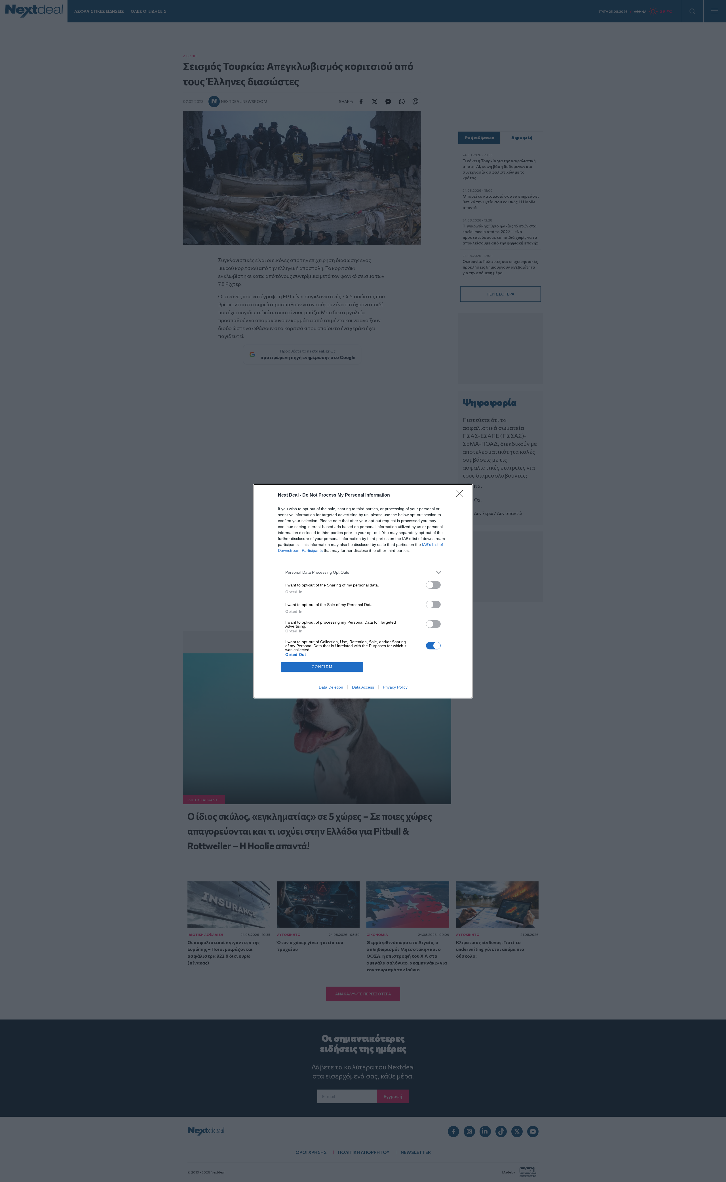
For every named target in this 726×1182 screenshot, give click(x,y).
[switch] (433, 585)
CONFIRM (322, 667)
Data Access (363, 687)
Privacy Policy (395, 687)
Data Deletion (331, 687)
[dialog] (363, 591)
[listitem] (363, 572)
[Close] (461, 495)
